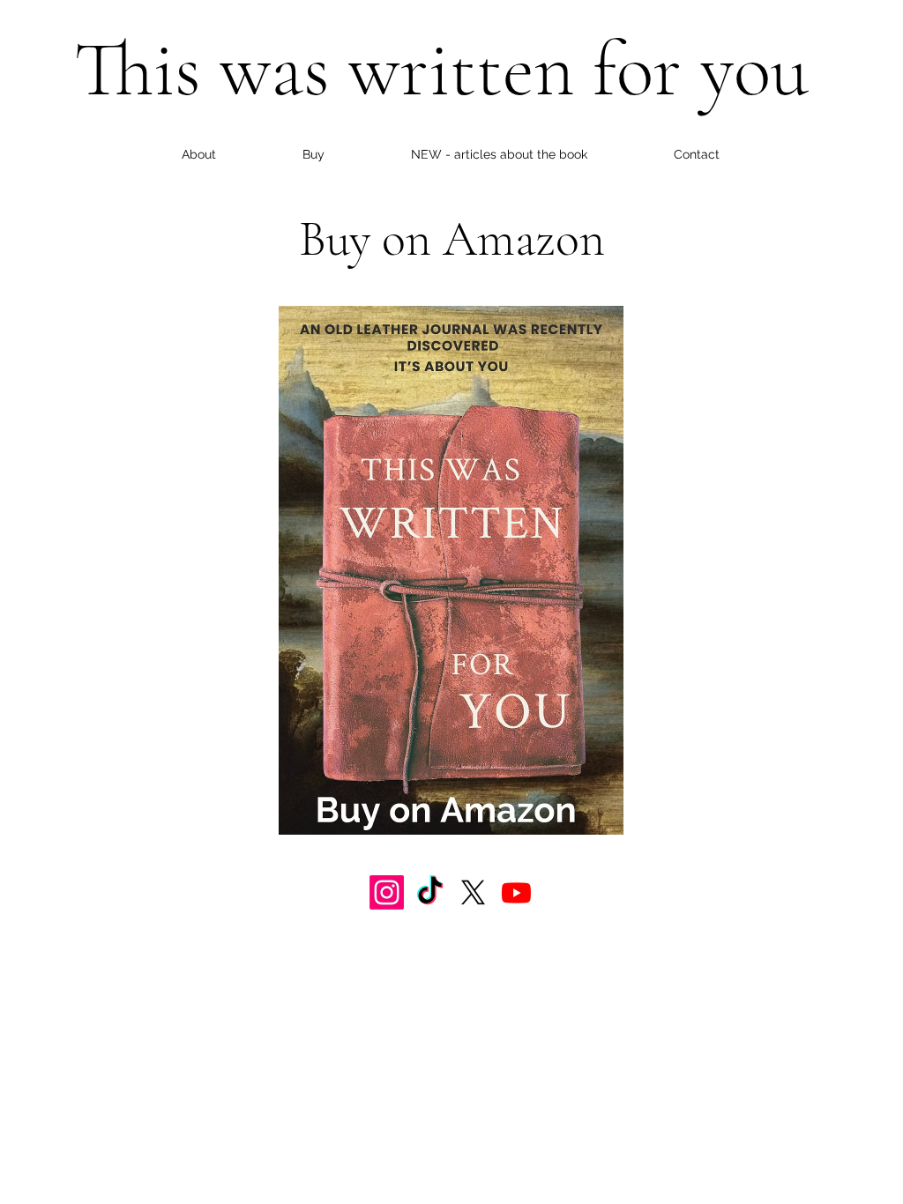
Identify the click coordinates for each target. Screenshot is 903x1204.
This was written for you (441, 69)
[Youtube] (516, 892)
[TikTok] (430, 892)
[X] (473, 892)
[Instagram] (386, 892)
